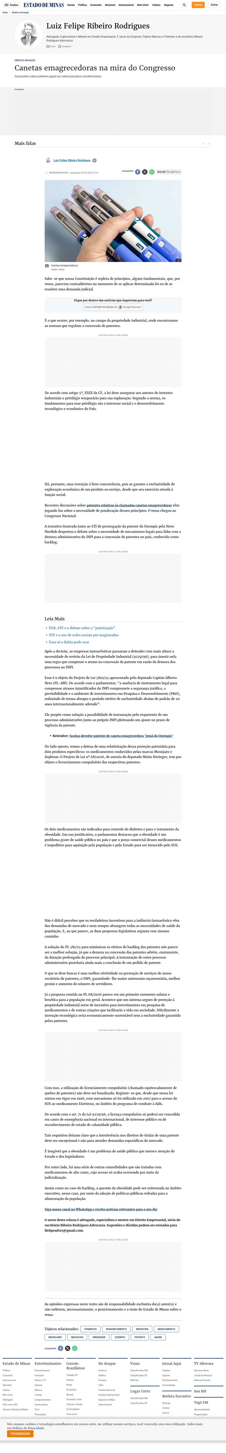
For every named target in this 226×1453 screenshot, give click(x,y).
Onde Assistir (105, 1404)
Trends (38, 1394)
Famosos (39, 1375)
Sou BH (200, 1391)
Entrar (214, 4)
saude (158, 1337)
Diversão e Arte (74, 1399)
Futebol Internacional (108, 1394)
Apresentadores (202, 1409)
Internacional (126, 5)
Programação (200, 1414)
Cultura (156, 5)
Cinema (38, 1385)
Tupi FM (201, 1402)
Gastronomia (41, 1404)
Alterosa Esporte (202, 1380)
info (94, 160)
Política (82, 5)
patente (140, 1337)
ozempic (120, 1337)
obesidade (99, 1337)
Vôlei (100, 1385)
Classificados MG (139, 1370)
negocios (77, 1337)
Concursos (71, 1414)
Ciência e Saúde (74, 1404)
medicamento (166, 1329)
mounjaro (55, 1337)
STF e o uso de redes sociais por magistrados (84, 635)
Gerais (71, 5)
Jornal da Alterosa (203, 1375)
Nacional (110, 5)
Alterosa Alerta (201, 1370)
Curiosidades (168, 1385)
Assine (198, 4)
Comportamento (43, 1399)
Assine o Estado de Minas (15, 1409)
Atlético (102, 1375)
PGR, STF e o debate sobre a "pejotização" (82, 628)
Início (5, 12)
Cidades (166, 1370)
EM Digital (8, 1399)
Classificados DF (138, 1375)
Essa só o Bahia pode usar (69, 642)
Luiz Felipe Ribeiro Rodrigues (72, 160)
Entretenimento (42, 1370)
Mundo (69, 1394)
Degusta (168, 5)
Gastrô (165, 1412)
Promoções (40, 1414)
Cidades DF (72, 1375)
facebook (137, 172)
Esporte (166, 1375)
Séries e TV (40, 1380)
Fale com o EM (10, 1404)
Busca (184, 5)
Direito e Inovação (20, 12)
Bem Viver (143, 5)
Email (52, 46)
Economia (96, 5)
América (102, 1370)
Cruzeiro (102, 1380)
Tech (37, 1409)
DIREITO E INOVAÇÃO (25, 60)
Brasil (69, 1384)
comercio (90, 1329)
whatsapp (151, 172)
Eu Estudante (72, 1409)
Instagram (66, 46)
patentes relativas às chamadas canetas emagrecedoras (129, 505)
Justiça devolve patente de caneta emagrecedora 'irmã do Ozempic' (121, 736)
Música (38, 1390)
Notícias (134, 1380)
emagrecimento (116, 1329)
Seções (14, 5)
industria (142, 1329)
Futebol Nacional (106, 1390)
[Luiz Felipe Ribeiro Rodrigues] (48, 160)
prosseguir (20, 1434)
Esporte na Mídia (106, 1399)
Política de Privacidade (28, 1428)
